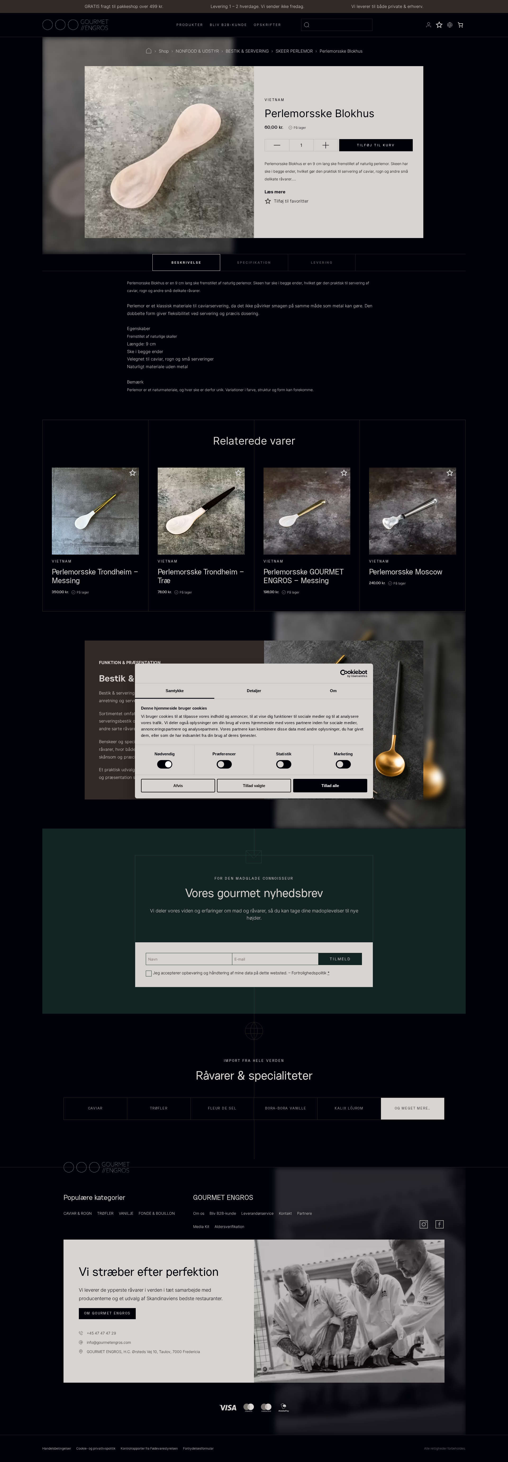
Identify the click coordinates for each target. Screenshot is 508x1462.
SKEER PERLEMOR (294, 51)
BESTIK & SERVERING (247, 51)
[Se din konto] (428, 24)
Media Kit (201, 1226)
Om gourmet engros (107, 1313)
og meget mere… (412, 1108)
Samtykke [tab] (175, 690)
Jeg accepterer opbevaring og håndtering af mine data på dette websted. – (241, 972)
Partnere (304, 1213)
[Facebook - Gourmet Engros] (439, 1224)
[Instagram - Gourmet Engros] (423, 1224)
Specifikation (254, 262)
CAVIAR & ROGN (78, 1213)
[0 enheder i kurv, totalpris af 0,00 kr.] (460, 24)
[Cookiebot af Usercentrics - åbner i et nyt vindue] (344, 673)
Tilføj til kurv (376, 145)
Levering (322, 262)
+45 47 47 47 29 (101, 1333)
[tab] (186, 262)
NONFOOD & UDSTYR (197, 51)
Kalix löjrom (349, 1108)
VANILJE (126, 1213)
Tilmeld (74, 1438)
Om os (198, 1213)
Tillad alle (330, 785)
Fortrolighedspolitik (309, 972)
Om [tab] (333, 690)
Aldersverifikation (229, 1226)
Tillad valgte (254, 785)
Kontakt (285, 1213)
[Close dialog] (201, 1362)
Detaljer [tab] (254, 690)
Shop (164, 51)
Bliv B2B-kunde (223, 1213)
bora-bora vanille (285, 1108)
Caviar (95, 1108)
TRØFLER (105, 1213)
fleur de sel (222, 1108)
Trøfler (159, 1108)
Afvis (178, 785)
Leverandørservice (257, 1213)
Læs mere (275, 191)
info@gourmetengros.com (109, 1342)
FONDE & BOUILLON (157, 1213)
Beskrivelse (186, 262)
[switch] (224, 764)
